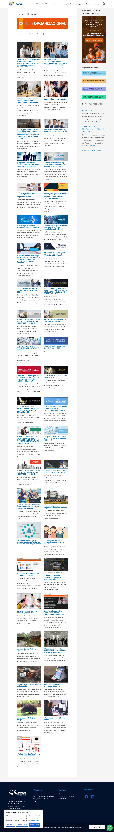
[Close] (41, 811)
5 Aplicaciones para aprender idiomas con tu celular (55, 685)
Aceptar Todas (34, 824)
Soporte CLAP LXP (88, 110)
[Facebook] (86, 797)
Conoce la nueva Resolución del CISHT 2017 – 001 (54, 347)
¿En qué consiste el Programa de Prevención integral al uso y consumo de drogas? (29, 506)
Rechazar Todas (22, 824)
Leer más (98, 121)
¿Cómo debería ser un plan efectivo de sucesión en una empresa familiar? (28, 195)
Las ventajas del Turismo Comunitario (26, 650)
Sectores (55, 4)
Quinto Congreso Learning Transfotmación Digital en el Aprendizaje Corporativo (54, 164)
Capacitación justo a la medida (55, 99)
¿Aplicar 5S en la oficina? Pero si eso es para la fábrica (28, 755)
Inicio (38, 4)
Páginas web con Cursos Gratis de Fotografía (29, 685)
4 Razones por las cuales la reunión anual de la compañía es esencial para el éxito (55, 650)
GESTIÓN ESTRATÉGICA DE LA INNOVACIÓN (55, 376)
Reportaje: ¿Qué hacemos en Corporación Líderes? (28, 574)
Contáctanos (96, 4)
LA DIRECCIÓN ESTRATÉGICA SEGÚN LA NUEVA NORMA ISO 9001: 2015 (55, 438)
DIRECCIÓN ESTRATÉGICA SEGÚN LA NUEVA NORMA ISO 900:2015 (28, 290)
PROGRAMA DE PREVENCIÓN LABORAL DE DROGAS (55, 320)
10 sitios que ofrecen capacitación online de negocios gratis (52, 577)
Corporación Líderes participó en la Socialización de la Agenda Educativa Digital (55, 227)
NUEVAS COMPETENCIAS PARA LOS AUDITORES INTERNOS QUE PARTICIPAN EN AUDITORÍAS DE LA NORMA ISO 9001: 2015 (29, 439)
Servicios (45, 4)
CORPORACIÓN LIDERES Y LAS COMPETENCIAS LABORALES (56, 471)
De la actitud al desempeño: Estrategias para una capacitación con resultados (28, 100)
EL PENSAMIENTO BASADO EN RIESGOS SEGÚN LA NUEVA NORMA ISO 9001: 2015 (29, 321)
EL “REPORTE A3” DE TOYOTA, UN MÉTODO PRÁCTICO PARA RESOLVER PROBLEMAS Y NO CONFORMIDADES (55, 291)
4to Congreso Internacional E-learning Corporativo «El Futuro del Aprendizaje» (55, 254)
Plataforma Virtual (68, 4)
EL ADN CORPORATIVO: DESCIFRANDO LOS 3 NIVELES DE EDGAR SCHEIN (93, 129)
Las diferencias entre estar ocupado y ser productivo (27, 612)
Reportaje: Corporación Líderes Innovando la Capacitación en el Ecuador (54, 612)
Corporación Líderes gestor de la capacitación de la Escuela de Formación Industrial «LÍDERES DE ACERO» (28, 378)
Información (10, 824)
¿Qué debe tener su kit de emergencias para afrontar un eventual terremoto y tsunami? (29, 542)
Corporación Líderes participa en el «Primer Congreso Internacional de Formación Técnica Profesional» (55, 195)
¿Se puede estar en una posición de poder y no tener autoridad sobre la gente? (28, 164)
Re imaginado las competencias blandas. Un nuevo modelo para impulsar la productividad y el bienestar (55, 62)
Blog (87, 4)
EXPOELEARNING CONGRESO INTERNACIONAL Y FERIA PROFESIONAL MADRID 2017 (55, 408)
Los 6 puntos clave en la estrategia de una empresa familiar (54, 542)
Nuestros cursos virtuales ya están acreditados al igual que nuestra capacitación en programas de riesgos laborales (28, 259)
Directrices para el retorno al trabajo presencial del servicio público (55, 131)
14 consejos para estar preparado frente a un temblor (55, 507)
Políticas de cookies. (33, 820)
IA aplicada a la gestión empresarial (93, 150)
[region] (23, 819)
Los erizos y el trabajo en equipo (26, 719)
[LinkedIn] (93, 797)
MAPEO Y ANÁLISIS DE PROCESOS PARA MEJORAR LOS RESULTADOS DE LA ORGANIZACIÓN (28, 409)
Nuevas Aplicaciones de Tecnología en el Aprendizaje (28, 226)
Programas (80, 4)
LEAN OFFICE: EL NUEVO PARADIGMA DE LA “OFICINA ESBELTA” (28, 348)
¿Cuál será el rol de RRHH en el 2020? (55, 719)
